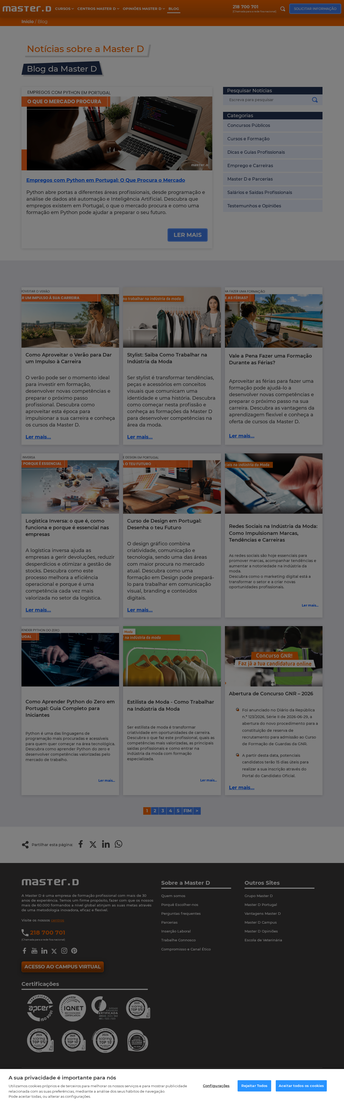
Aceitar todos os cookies (301, 1085)
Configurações (216, 1085)
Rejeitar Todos (254, 1085)
